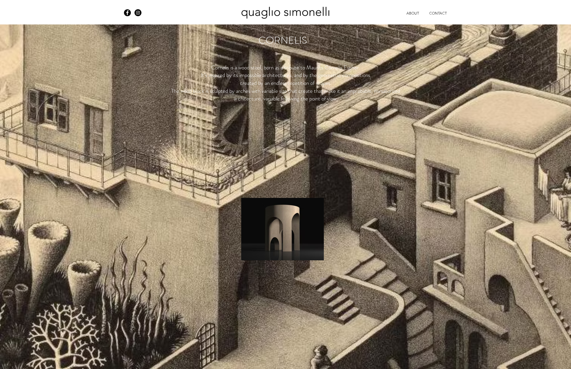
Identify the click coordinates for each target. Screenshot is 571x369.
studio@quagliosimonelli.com (43, 9)
